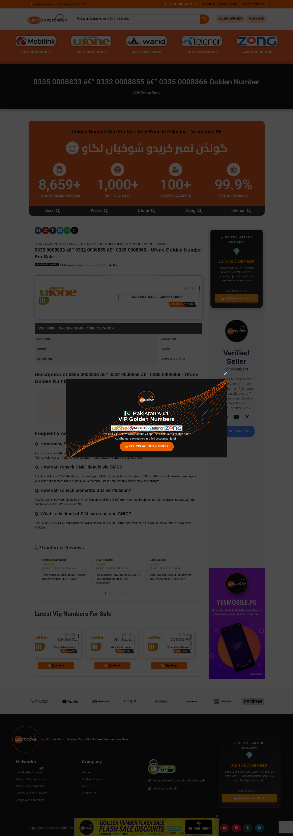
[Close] (225, 374)
